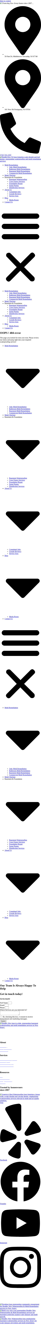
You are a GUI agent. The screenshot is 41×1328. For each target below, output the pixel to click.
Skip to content (5, 1)
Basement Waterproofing (18, 179)
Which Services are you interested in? (13, 1010)
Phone (2, 1008)
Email (2, 1005)
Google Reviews (15, 194)
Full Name (4, 1003)
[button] (20, 246)
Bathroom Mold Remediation (19, 169)
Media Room (14, 200)
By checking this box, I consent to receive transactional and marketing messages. (16, 1018)
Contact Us (9, 202)
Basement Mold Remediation (19, 171)
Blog (6, 198)
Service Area (13, 196)
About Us (8, 190)
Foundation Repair (16, 184)
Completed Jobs (15, 192)
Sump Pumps (14, 186)
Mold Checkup (10, 175)
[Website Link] (20, 161)
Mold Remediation (11, 165)
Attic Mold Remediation (18, 167)
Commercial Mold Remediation (20, 173)
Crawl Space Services (17, 181)
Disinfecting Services (16, 188)
